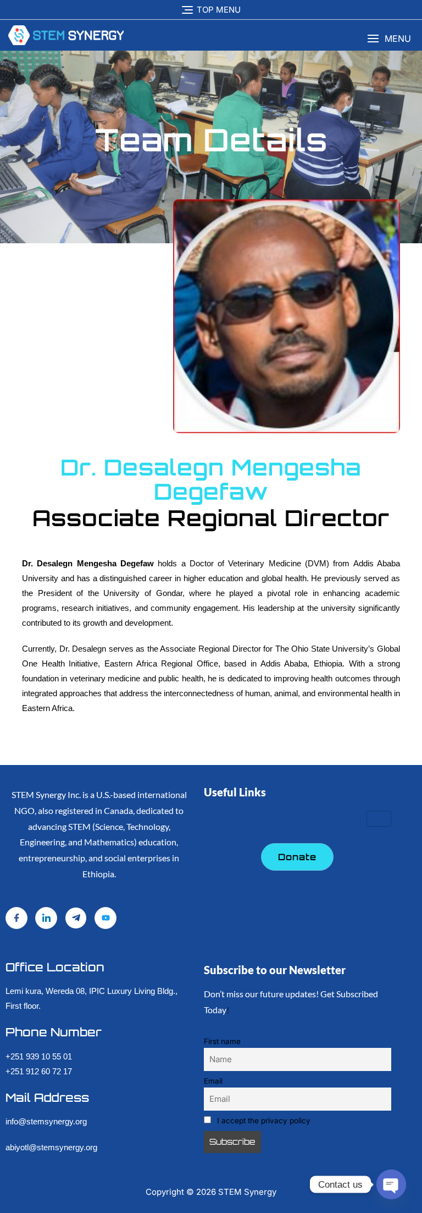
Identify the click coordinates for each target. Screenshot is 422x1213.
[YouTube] (105, 918)
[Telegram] (76, 918)
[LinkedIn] (46, 918)
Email (213, 1081)
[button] (389, 39)
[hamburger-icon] (379, 819)
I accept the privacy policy (262, 1120)
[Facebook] (16, 918)
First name (222, 1041)
